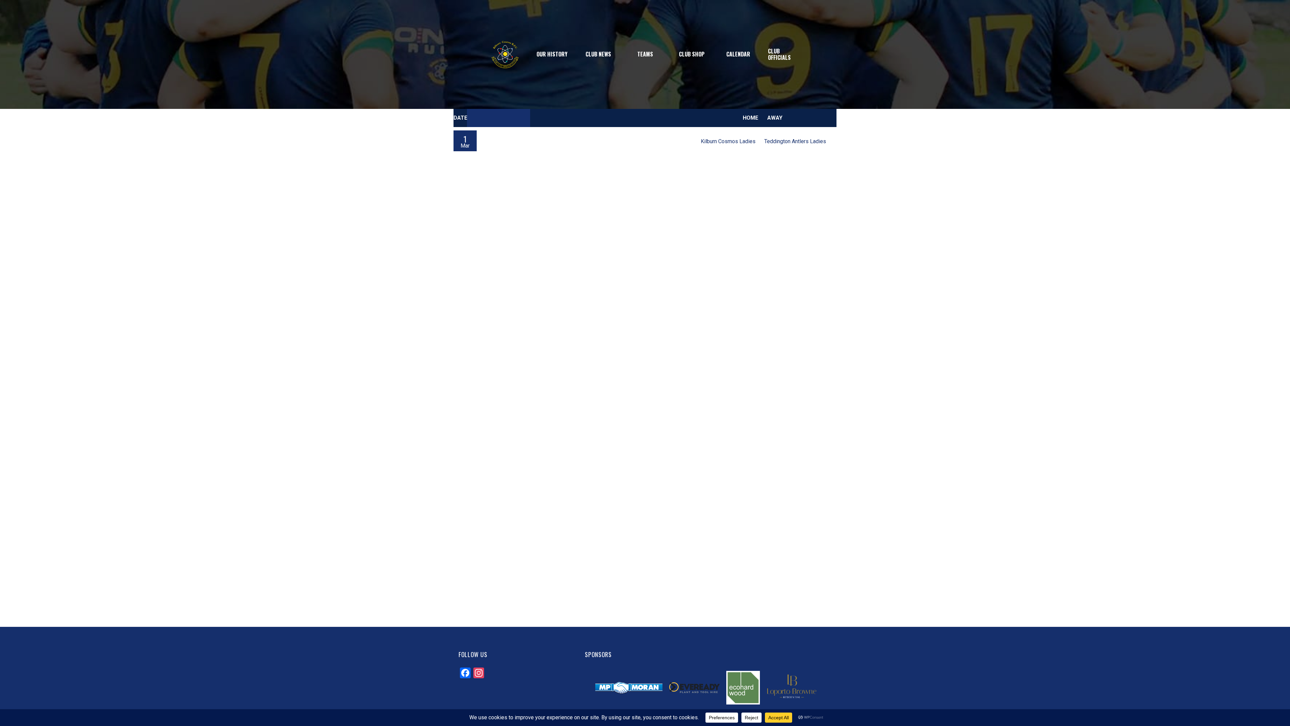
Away (774, 118)
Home (750, 118)
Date (460, 118)
